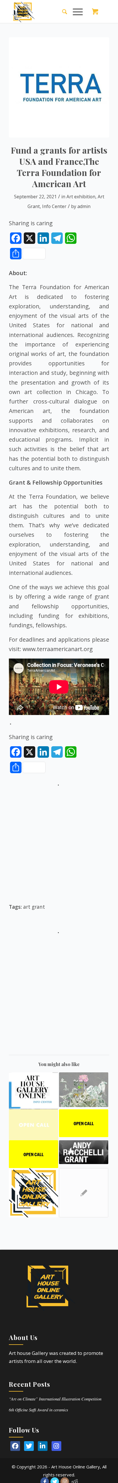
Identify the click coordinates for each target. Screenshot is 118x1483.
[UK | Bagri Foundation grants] (33, 1124)
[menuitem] (61, 11)
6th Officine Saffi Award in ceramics (38, 1410)
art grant (34, 906)
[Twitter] (29, 1446)
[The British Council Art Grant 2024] (83, 1192)
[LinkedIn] (43, 1446)
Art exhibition (80, 196)
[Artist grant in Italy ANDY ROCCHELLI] (83, 1152)
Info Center (54, 206)
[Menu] (75, 11)
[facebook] (15, 1446)
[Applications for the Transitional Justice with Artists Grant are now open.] (33, 1154)
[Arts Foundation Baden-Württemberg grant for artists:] (33, 1090)
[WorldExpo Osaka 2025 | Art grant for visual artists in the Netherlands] (83, 1089)
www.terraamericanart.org (58, 649)
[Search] (61, 11)
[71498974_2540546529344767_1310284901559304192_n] (59, 87)
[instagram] (56, 1446)
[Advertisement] (59, 848)
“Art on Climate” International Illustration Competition (55, 1399)
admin (84, 206)
